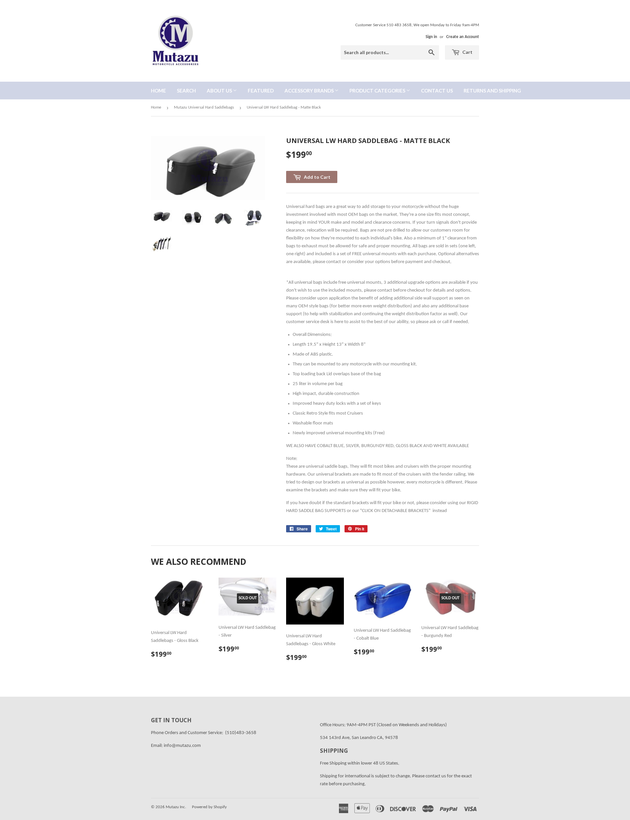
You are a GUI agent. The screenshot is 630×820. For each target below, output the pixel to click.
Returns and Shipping (492, 90)
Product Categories (377, 90)
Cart (466, 52)
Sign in (431, 37)
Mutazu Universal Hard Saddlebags (204, 107)
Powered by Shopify (209, 807)
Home (158, 90)
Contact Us (437, 90)
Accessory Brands (309, 90)
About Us (220, 90)
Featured (261, 90)
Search (186, 90)
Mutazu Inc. (176, 807)
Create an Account (462, 37)
